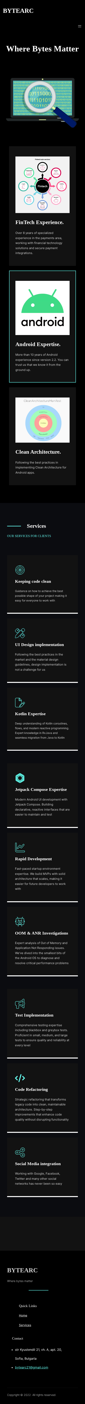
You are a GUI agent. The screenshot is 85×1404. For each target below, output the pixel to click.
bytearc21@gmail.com (31, 1367)
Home (23, 1315)
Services (25, 1325)
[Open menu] (79, 26)
